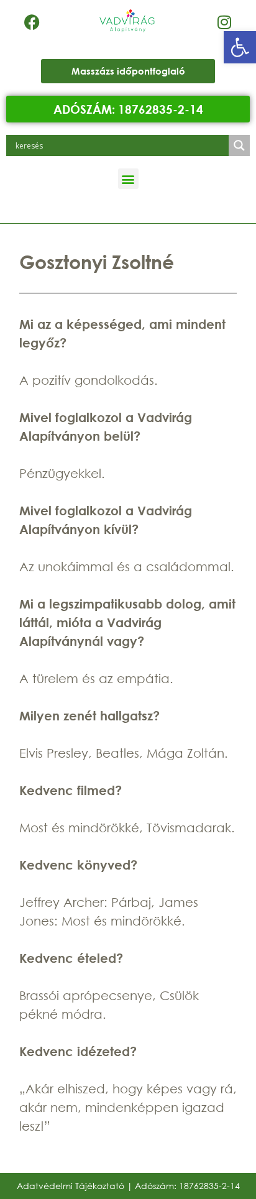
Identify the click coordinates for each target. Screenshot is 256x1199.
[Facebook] (32, 21)
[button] (240, 47)
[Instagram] (224, 21)
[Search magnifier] (239, 145)
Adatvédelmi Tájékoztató (70, 1186)
